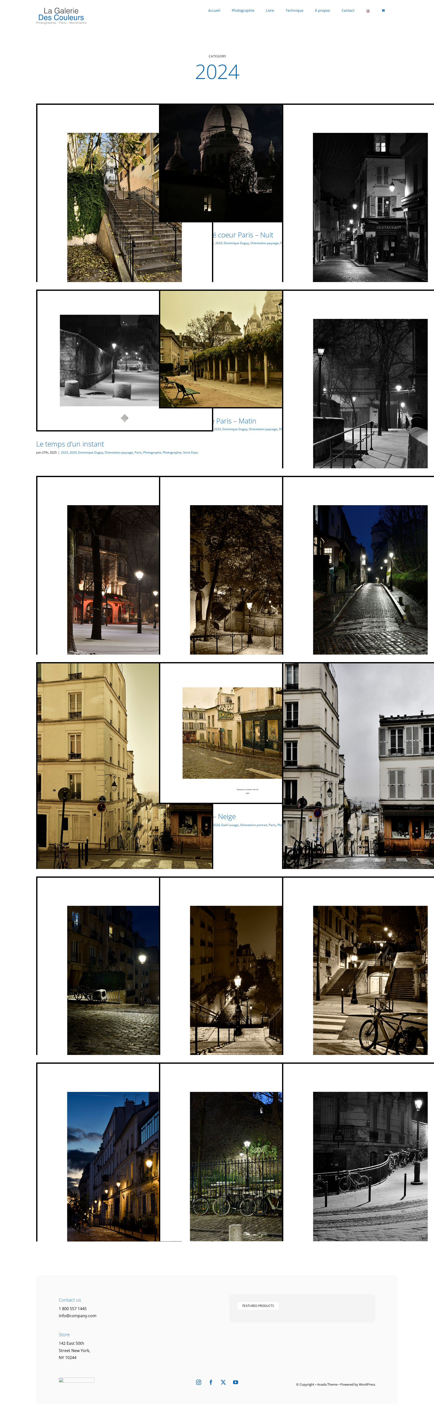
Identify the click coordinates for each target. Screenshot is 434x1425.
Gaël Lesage (230, 825)
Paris (138, 452)
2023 (64, 452)
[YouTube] (235, 1382)
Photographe (152, 452)
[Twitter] (223, 1382)
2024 (218, 243)
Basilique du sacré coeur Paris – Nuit (216, 234)
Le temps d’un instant (70, 444)
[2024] (124, 214)
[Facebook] (211, 1382)
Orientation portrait (253, 825)
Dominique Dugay (236, 243)
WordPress (367, 1384)
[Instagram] (198, 1382)
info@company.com (77, 1315)
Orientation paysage (264, 243)
